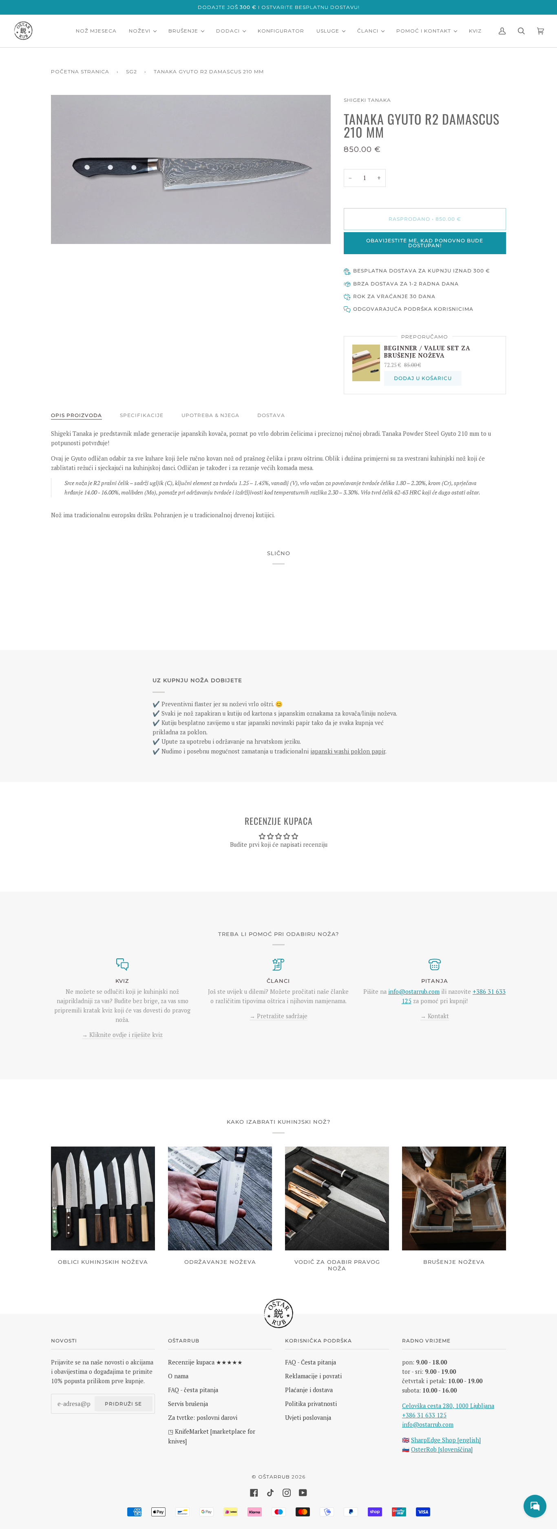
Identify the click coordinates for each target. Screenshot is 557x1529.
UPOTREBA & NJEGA (210, 415)
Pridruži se (123, 1404)
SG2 (131, 71)
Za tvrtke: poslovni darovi (202, 1417)
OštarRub (274, 1477)
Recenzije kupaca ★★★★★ (205, 1362)
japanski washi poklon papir (347, 751)
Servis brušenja (188, 1404)
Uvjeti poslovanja (308, 1417)
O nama (178, 1376)
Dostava (271, 415)
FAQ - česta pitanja (193, 1390)
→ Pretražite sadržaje (278, 1016)
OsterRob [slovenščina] (442, 1449)
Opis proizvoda (76, 415)
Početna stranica (80, 71)
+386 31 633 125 (424, 1415)
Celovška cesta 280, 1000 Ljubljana (448, 1406)
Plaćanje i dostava (309, 1390)
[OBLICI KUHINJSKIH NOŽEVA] (103, 1198)
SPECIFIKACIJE (142, 415)
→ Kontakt (434, 1016)
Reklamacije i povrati (313, 1376)
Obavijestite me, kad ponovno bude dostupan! (424, 242)
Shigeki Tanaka (367, 100)
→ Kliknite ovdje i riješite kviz (122, 1035)
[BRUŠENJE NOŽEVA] (454, 1198)
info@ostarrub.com (427, 1424)
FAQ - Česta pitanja (310, 1362)
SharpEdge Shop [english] (446, 1440)
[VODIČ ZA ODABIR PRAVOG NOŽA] (337, 1198)
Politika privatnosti (311, 1404)
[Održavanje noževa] (220, 1198)
